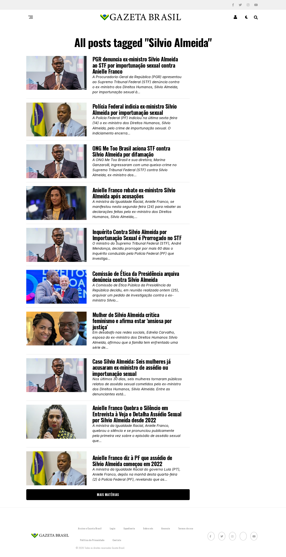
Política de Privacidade (92, 540)
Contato (116, 540)
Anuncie (165, 528)
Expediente (129, 528)
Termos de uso (185, 528)
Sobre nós (148, 528)
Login (112, 528)
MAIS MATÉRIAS (108, 494)
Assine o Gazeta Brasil (90, 528)
